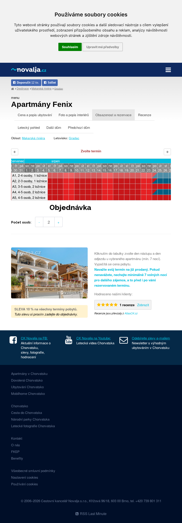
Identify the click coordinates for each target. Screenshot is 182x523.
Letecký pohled (29, 127)
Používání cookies (24, 484)
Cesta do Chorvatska (26, 412)
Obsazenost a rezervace (113, 114)
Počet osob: (21, 222)
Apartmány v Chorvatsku (29, 373)
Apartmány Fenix (41, 104)
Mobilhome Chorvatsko (28, 393)
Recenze (144, 114)
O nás (15, 445)
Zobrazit (143, 304)
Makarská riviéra (41, 88)
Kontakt (16, 438)
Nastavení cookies (24, 477)
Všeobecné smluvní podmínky (33, 470)
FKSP (15, 451)
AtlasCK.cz (131, 313)
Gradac (58, 88)
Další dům (53, 127)
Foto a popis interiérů (74, 114)
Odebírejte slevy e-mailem (151, 338)
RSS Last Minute (93, 513)
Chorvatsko (19, 406)
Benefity (17, 458)
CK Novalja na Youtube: (93, 338)
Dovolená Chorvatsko (27, 380)
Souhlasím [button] (70, 47)
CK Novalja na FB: (34, 338)
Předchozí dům (79, 127)
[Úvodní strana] (12, 88)
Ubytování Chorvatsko (27, 386)
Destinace (23, 88)
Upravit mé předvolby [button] (102, 47)
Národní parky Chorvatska (30, 419)
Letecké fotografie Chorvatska (33, 425)
